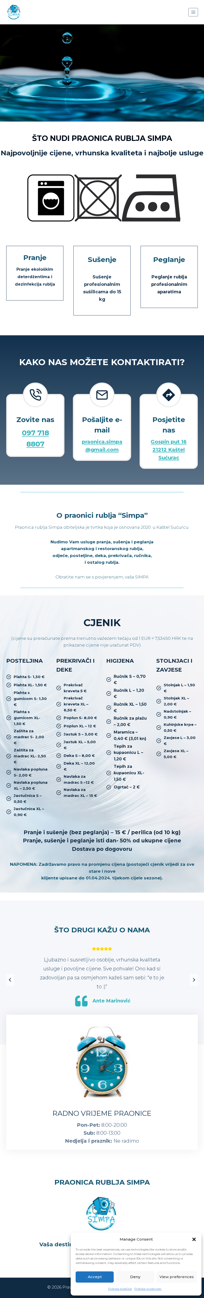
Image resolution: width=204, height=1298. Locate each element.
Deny (135, 1276)
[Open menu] (193, 12)
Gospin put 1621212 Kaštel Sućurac (169, 450)
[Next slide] (194, 980)
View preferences (176, 1276)
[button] (194, 1239)
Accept (95, 1276)
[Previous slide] (10, 980)
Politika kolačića (120, 1289)
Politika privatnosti (147, 1289)
